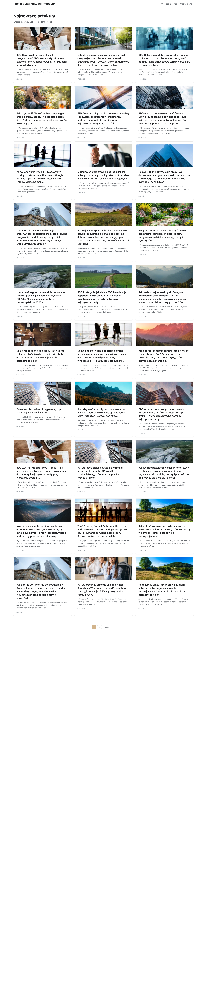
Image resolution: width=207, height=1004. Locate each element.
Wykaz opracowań (168, 4)
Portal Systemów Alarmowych (34, 3)
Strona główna (187, 4)
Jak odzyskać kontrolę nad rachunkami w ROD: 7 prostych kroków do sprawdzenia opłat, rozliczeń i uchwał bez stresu (101, 412)
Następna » (109, 627)
